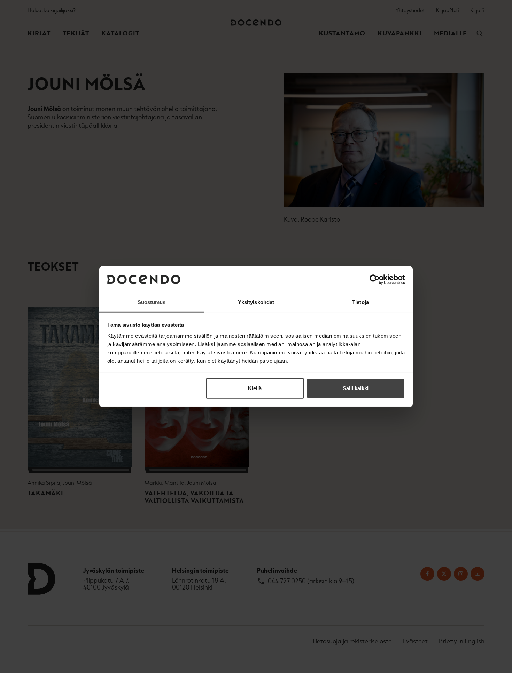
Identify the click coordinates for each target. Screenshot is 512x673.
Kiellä (255, 388)
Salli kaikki (356, 388)
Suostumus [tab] (152, 302)
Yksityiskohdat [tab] (256, 302)
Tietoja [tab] (360, 302)
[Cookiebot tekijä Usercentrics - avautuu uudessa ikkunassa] (374, 279)
